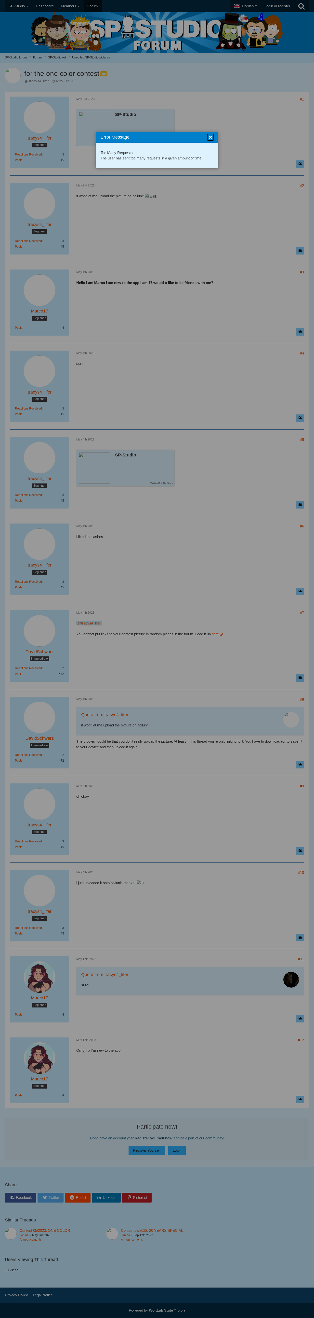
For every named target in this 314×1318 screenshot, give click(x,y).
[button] (210, 137)
